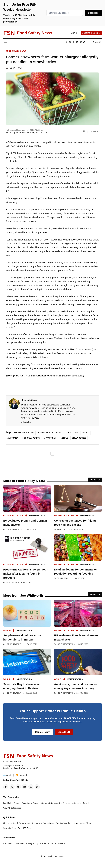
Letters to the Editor (82, 823)
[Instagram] (73, 42)
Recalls (86, 803)
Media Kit (44, 843)
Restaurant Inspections (43, 823)
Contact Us (19, 843)
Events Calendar (63, 823)
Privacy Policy (32, 843)
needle (64, 438)
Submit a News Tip (12, 828)
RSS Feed (27, 828)
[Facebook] (66, 42)
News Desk (62, 529)
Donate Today (42, 732)
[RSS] (84, 42)
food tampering (31, 438)
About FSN (64, 732)
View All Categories (12, 808)
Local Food (72, 432)
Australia (13, 438)
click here (76, 375)
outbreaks (76, 803)
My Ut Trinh (50, 438)
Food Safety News (55, 856)
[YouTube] (81, 42)
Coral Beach (63, 578)
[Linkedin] (77, 42)
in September (62, 209)
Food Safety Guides (30, 803)
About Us (7, 843)
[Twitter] (70, 42)
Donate (61, 843)
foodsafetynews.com (12, 761)
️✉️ (7, 775)
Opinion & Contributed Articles (55, 803)
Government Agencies (50, 432)
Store (53, 843)
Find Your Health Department (16, 823)
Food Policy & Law (16, 51)
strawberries (79, 438)
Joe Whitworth (17, 68)
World (85, 432)
